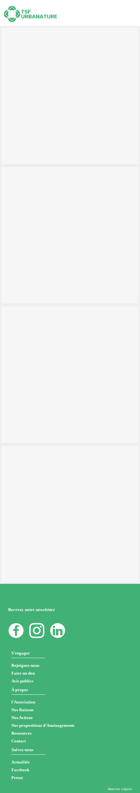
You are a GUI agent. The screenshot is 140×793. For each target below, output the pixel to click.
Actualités (20, 762)
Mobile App (43, 45)
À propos (19, 689)
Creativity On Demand (45, 318)
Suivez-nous (22, 749)
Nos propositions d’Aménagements (43, 725)
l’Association (23, 702)
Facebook (20, 769)
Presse (17, 777)
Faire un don (23, 673)
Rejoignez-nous (25, 665)
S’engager (20, 653)
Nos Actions (22, 717)
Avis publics (22, 681)
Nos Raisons (22, 709)
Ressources (21, 733)
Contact (18, 741)
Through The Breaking (45, 39)
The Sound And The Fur (47, 178)
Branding (24, 45)
